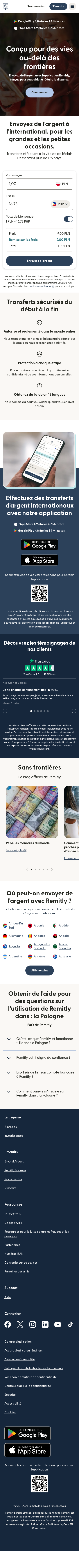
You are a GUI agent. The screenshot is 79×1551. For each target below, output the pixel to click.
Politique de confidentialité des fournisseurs (33, 1368)
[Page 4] (44, 869)
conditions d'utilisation (41, 286)
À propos (10, 1126)
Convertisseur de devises (20, 1262)
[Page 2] (35, 869)
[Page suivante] (52, 869)
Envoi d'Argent (14, 1161)
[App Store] (39, 560)
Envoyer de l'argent (39, 260)
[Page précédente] (27, 869)
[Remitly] (5, 7)
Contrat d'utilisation (18, 1341)
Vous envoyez (14, 175)
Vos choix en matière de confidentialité (30, 1377)
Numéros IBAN (13, 1253)
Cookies (10, 1412)
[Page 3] (39, 869)
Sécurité (10, 1394)
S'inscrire (58, 6)
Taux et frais (12, 1214)
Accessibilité (12, 1403)
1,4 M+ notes (41, 22)
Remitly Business (15, 1170)
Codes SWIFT (13, 1222)
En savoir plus (16, 850)
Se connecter (36, 6)
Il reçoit (10, 196)
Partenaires (12, 1245)
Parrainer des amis (16, 1271)
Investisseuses (13, 1135)
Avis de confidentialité (19, 1359)
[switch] (68, 219)
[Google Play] (39, 544)
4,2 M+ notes (42, 29)
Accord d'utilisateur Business (23, 1350)
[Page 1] (31, 869)
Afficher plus (39, 970)
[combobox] (60, 204)
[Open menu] (72, 6)
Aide (7, 1297)
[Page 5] (48, 869)
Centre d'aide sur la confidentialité (27, 1385)
